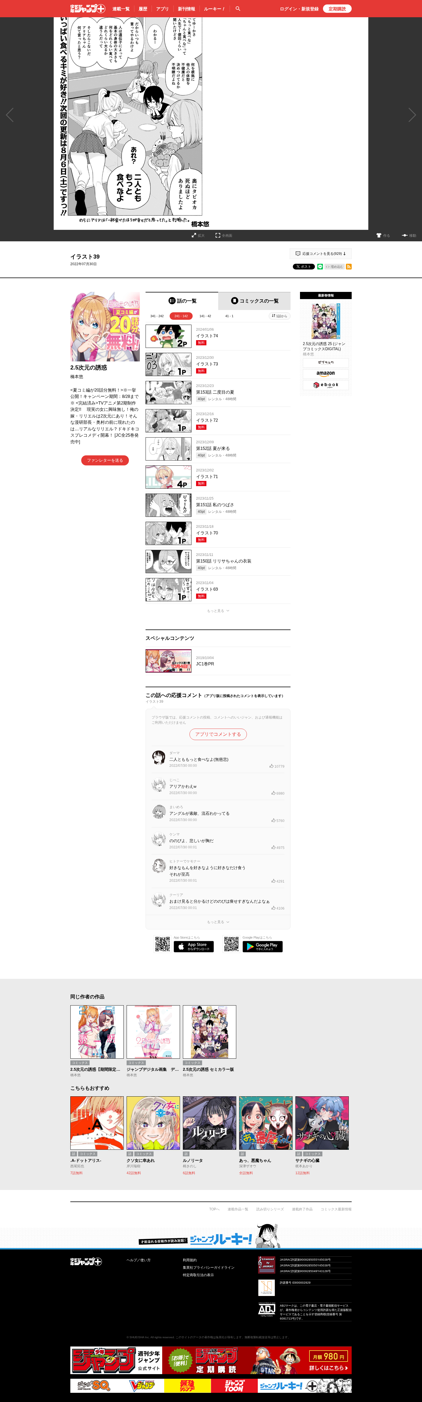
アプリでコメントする (218, 734)
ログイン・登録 (299, 8)
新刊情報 (186, 8)
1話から (281, 316)
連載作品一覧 (238, 1209)
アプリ (162, 8)
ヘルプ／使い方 (139, 1260)
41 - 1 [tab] (229, 316)
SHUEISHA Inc (139, 1337)
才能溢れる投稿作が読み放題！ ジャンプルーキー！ (211, 1235)
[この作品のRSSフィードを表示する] (349, 266)
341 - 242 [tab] (157, 316)
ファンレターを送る (105, 460)
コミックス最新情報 (336, 1209)
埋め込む (337, 266)
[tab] (182, 301)
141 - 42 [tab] (205, 316)
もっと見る (215, 611)
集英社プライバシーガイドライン (209, 1268)
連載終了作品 (302, 1209)
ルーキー (214, 8)
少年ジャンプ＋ (87, 8)
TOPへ (214, 1209)
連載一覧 (121, 8)
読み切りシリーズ (270, 1209)
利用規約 (190, 1260)
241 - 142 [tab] (181, 316)
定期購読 (337, 8)
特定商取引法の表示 (198, 1275)
